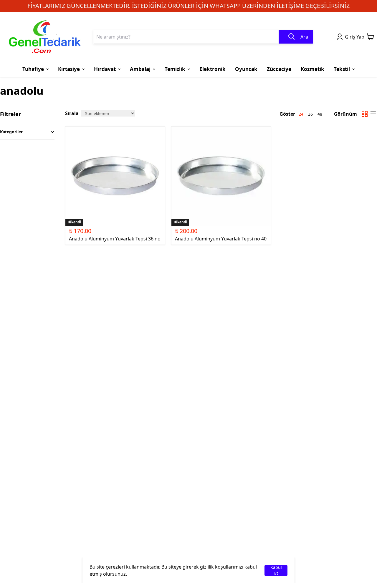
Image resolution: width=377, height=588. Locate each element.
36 (310, 114)
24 (301, 114)
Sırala (72, 113)
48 (320, 114)
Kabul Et (276, 570)
